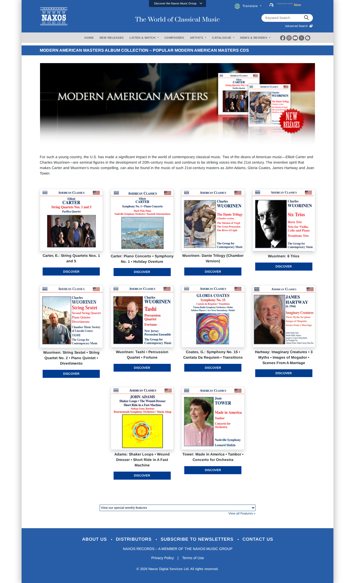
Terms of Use (193, 558)
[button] (177, 3)
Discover (71, 271)
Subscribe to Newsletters (198, 539)
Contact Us (257, 539)
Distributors (134, 539)
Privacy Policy (162, 558)
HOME (89, 37)
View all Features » (241, 513)
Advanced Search (297, 26)
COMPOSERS (174, 37)
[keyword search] (306, 18)
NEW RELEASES (112, 37)
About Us (95, 539)
